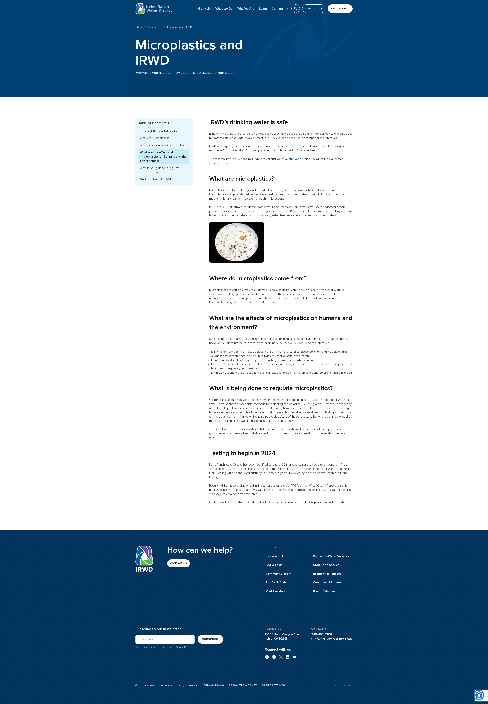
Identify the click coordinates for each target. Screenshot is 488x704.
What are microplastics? (155, 137)
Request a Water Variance (331, 556)
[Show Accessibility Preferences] (479, 695)
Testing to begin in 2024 (155, 179)
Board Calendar (324, 591)
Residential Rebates (327, 573)
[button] (204, 8)
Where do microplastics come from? (164, 145)
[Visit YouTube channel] (294, 657)
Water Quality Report (290, 158)
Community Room (278, 573)
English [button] (340, 685)
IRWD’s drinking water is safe (158, 130)
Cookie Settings (273, 685)
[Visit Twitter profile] (281, 657)
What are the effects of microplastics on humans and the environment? (163, 156)
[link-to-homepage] (144, 559)
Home (139, 27)
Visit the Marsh (276, 591)
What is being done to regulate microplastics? (160, 170)
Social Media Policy (243, 685)
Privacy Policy (183, 647)
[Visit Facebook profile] (267, 657)
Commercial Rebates (327, 582)
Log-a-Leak (274, 564)
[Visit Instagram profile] (274, 657)
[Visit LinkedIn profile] (287, 657)
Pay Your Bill (274, 556)
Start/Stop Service (326, 564)
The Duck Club (276, 582)
